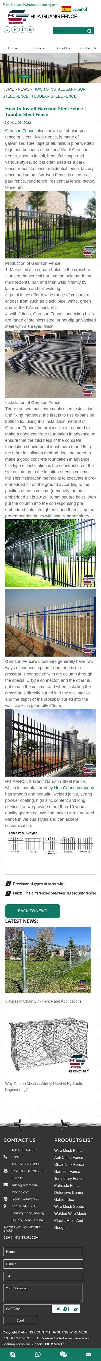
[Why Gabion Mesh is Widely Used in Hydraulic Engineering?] (48, 1042)
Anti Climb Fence (68, 1158)
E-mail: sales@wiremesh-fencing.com (30, 5)
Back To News (32, 911)
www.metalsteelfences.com (72, 41)
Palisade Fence (67, 1186)
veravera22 (31, 1199)
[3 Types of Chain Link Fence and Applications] (48, 960)
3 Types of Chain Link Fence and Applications (43, 1001)
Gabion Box (64, 1200)
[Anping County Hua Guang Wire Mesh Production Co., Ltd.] (53, 17)
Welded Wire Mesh (70, 1214)
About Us (63, 48)
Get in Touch (21, 1237)
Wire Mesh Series (69, 1207)
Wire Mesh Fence (69, 1150)
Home (12, 48)
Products (37, 48)
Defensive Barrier (68, 1193)
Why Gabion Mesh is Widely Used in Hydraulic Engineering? (44, 1087)
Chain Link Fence (69, 1165)
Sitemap (9, 1344)
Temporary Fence (68, 1179)
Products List (73, 1140)
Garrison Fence (67, 1172)
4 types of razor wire (47, 884)
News (23, 89)
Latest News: (21, 921)
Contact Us (20, 1140)
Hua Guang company (74, 787)
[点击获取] (66, 1308)
